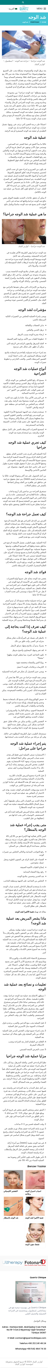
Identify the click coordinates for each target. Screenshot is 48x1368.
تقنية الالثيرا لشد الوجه (24, 911)
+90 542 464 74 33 (36, 1348)
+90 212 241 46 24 (37, 1343)
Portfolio (35, 22)
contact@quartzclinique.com (30, 1338)
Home (44, 22)
